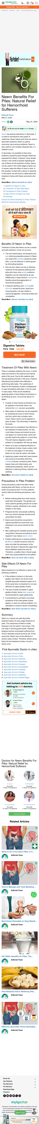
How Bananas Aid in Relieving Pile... (18, 991)
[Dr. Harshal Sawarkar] (29, 796)
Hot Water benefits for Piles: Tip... (17, 956)
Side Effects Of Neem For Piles (17, 194)
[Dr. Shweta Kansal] (10, 796)
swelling (20, 259)
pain (6, 256)
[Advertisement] (19, 32)
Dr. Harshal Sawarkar (29, 804)
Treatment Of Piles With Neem (17, 189)
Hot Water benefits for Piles (23, 608)
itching (27, 286)
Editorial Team (7, 115)
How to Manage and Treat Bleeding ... (19, 886)
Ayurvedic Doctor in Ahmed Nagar (16, 678)
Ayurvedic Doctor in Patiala (14, 672)
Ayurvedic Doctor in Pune (13, 656)
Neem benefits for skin (21, 182)
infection (8, 289)
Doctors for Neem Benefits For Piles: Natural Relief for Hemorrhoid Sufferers (19, 200)
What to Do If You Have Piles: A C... (18, 851)
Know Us (6, 1078)
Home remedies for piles (22, 299)
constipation (32, 278)
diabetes (10, 542)
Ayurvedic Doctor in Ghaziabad (15, 662)
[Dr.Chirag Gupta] (29, 775)
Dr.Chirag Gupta (29, 784)
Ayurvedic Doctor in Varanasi (14, 670)
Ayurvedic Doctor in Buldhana (15, 675)
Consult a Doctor (19, 814)
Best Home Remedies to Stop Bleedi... (19, 921)
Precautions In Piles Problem (16, 191)
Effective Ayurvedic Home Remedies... (19, 1026)
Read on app (20, 1113)
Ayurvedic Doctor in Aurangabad (16, 667)
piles (34, 147)
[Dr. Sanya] (10, 775)
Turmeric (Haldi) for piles (22, 475)
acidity (24, 272)
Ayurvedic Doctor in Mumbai (14, 659)
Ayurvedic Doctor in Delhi (13, 654)
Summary (8, 197)
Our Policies (7, 1081)
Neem (4, 134)
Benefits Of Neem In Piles (15, 186)
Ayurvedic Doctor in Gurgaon (14, 664)
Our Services (8, 1084)
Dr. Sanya (9, 784)
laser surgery (27, 592)
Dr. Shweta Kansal (10, 804)
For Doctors (7, 1086)
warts (16, 408)
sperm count (27, 536)
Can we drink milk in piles (22, 557)
